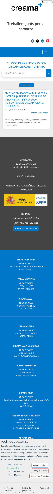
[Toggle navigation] (45, 52)
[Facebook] (32, 40)
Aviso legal (44, 488)
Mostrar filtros (26, 85)
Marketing (18, 475)
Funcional (18, 464)
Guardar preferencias (40, 476)
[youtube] (47, 40)
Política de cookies (8, 489)
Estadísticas (19, 471)
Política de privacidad (26, 489)
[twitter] (37, 40)
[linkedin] (42, 40)
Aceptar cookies (40, 465)
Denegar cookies (40, 470)
